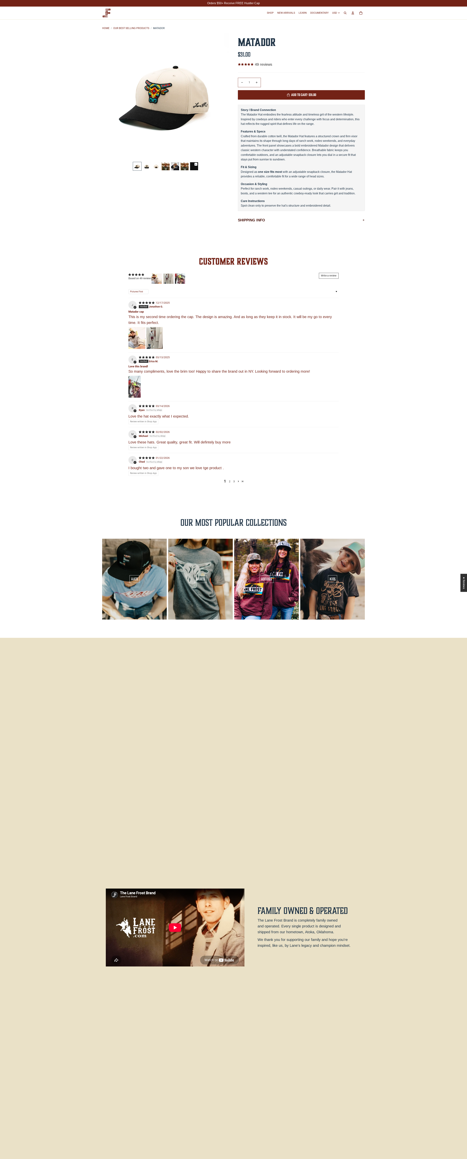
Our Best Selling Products (131, 28)
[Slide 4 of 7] (166, 166)
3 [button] (234, 481)
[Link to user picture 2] (154, 338)
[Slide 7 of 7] (194, 166)
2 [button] (229, 481)
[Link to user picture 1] (136, 338)
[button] (238, 481)
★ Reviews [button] (463, 583)
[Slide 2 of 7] (147, 166)
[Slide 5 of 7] (175, 166)
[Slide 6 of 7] (185, 166)
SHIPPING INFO (251, 220)
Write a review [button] (329, 275)
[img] (147, 302)
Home (105, 28)
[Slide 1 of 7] (137, 166)
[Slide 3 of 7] (156, 166)
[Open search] (345, 13)
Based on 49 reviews (140, 278)
